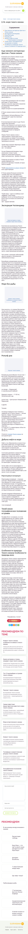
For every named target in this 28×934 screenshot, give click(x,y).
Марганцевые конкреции (15, 40)
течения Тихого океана (14, 434)
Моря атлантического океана (12, 722)
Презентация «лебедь (16, 837)
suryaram (16, 3)
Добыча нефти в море (11, 38)
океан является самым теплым (14, 168)
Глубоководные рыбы (10, 883)
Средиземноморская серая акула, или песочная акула (18, 902)
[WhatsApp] (18, 625)
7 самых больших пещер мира (17, 867)
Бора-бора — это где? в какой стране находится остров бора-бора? (18, 848)
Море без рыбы (9, 35)
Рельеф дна (8, 36)
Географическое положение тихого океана (12, 769)
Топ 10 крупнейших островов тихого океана (12, 674)
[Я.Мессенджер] (10, 625)
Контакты (20, 929)
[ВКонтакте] (12, 625)
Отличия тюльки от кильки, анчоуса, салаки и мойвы (18, 913)
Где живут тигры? (17, 875)
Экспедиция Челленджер (12, 33)
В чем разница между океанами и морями (13, 828)
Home (4, 19)
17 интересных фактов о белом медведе (17, 892)
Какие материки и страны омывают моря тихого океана (14, 221)
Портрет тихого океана (14, 370)
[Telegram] (16, 625)
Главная (7, 929)
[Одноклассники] (14, 625)
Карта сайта (13, 929)
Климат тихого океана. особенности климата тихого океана (14, 300)
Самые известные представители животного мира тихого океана (13, 706)
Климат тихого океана (10, 737)
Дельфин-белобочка (15, 858)
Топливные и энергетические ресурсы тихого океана (12, 753)
